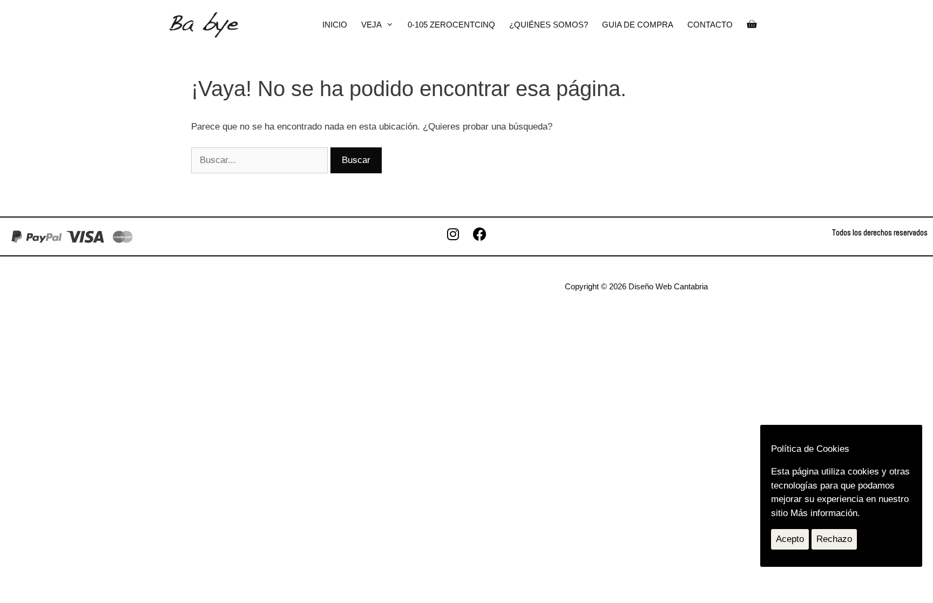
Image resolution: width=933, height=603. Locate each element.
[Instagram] (453, 234)
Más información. (825, 513)
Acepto (790, 539)
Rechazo (834, 539)
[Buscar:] (260, 160)
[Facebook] (479, 234)
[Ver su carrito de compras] (751, 24)
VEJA (371, 24)
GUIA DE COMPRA (637, 24)
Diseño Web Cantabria (668, 286)
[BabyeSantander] (204, 24)
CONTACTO (710, 24)
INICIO (334, 24)
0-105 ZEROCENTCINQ (451, 24)
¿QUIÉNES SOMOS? (548, 24)
